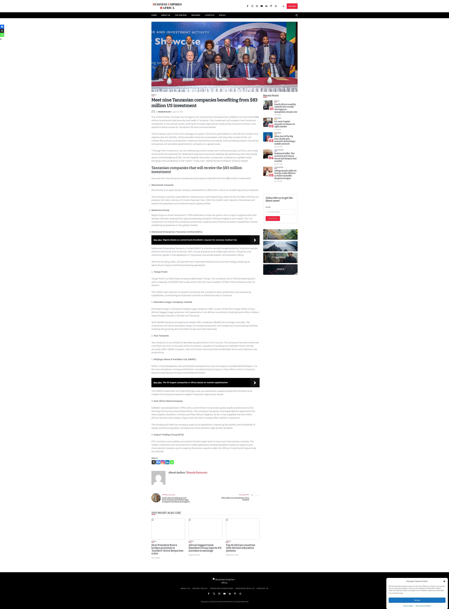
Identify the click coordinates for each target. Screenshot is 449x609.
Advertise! (292, 6)
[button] (444, 581)
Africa (222, 15)
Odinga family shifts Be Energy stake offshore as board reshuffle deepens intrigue (285, 174)
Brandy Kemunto (164, 112)
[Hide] (1, 39)
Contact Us (262, 588)
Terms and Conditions (423, 606)
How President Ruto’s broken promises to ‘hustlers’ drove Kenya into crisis (167, 549)
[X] (154, 462)
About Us (165, 15)
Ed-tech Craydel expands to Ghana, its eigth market (284, 124)
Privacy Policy (408, 606)
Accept (417, 600)
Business (196, 15)
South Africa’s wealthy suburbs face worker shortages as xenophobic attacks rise (285, 108)
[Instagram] (163, 462)
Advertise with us (245, 588)
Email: (268, 207)
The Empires (181, 15)
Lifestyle (209, 15)
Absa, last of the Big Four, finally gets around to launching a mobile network (284, 140)
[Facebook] (158, 462)
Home (154, 15)
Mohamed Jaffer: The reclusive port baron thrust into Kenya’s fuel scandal (285, 157)
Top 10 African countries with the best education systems (240, 547)
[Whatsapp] (172, 462)
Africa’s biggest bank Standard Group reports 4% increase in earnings (205, 547)
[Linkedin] (167, 462)
